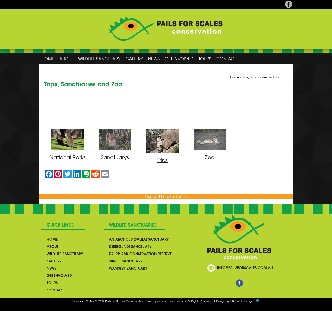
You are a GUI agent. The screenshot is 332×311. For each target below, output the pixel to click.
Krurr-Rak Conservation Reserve (140, 253)
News (154, 58)
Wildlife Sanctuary (99, 58)
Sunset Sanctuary (126, 261)
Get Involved (179, 58)
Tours (205, 58)
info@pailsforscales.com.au (245, 267)
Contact (226, 58)
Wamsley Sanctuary (128, 268)
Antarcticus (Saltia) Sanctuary (139, 239)
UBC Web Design (241, 301)
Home (48, 58)
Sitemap (77, 301)
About (66, 58)
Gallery (134, 58)
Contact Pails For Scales (166, 196)
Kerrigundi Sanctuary (130, 246)
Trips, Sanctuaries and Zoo (261, 77)
